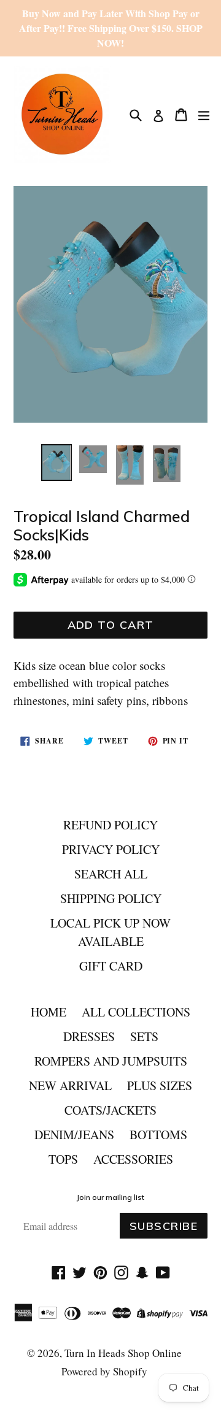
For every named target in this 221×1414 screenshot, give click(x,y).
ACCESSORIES (133, 1159)
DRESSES (89, 1036)
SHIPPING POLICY (110, 898)
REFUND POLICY (110, 825)
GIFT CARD (110, 966)
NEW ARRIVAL (70, 1085)
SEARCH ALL (110, 874)
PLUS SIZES (159, 1085)
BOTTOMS (158, 1134)
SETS (144, 1036)
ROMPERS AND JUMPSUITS (110, 1061)
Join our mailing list (110, 1197)
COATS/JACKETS (110, 1110)
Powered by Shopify (104, 1371)
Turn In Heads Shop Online (123, 1353)
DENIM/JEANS (74, 1134)
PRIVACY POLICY (111, 849)
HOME (48, 1012)
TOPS (63, 1159)
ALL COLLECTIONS (136, 1012)
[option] (56, 462)
